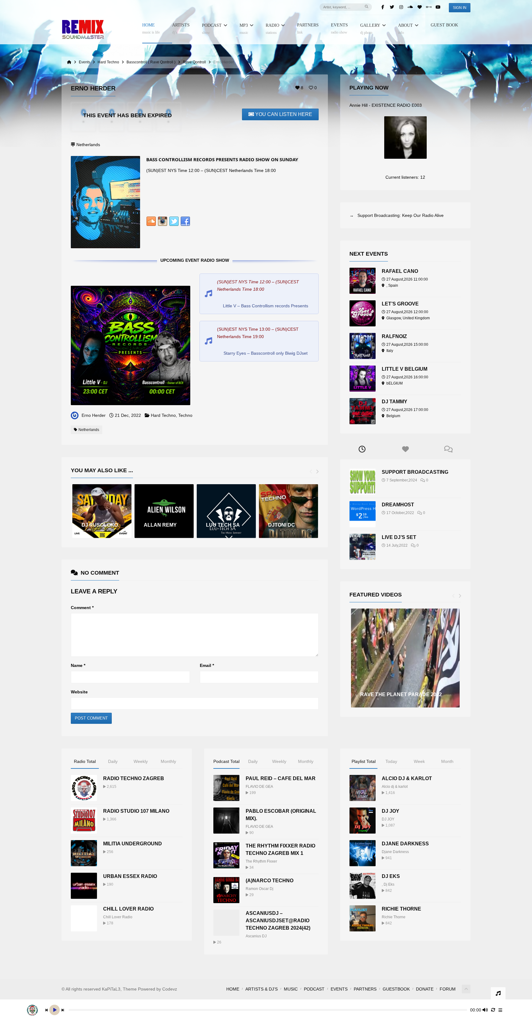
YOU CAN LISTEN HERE (283, 114)
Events (339, 28)
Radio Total (85, 761)
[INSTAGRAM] (162, 223)
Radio (272, 29)
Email (207, 665)
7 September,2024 (401, 480)
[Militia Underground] (84, 853)
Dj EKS (391, 876)
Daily (113, 761)
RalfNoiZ (394, 336)
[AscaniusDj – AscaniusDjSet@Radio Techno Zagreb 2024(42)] (226, 923)
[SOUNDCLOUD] (151, 223)
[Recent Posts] (362, 449)
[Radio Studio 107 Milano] (84, 821)
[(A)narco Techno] (226, 890)
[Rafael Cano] (362, 281)
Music (291, 989)
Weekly (141, 761)
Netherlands (89, 430)
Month (447, 761)
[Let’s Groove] (362, 313)
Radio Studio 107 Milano (136, 811)
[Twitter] (392, 7)
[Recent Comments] (448, 449)
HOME (151, 28)
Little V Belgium (404, 369)
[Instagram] (401, 7)
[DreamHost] (362, 514)
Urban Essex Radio (130, 876)
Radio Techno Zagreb (133, 778)
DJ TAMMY (394, 401)
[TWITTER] (174, 223)
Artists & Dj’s (261, 989)
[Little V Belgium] (362, 378)
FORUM (448, 989)
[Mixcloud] (429, 7)
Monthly (168, 761)
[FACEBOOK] (185, 223)
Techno (185, 415)
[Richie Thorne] (362, 918)
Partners (308, 28)
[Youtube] (438, 7)
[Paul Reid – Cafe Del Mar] (226, 788)
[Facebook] (383, 7)
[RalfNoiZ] (362, 346)
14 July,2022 (397, 545)
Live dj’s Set (399, 537)
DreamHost (398, 504)
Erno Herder (94, 415)
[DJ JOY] (362, 821)
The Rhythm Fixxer (261, 861)
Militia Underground (132, 843)
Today (391, 761)
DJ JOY (390, 811)
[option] (102, 511)
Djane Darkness (405, 843)
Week (419, 761)
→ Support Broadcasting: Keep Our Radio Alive (396, 215)
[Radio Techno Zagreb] (84, 788)
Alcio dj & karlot (395, 786)
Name (78, 665)
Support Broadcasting (415, 472)
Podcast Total (226, 761)
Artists (181, 28)
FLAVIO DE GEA (259, 786)
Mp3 (244, 29)
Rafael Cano (400, 271)
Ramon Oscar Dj (259, 889)
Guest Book (444, 25)
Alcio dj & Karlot (407, 778)
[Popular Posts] (405, 449)
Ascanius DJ (256, 936)
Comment (82, 607)
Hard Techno (163, 415)
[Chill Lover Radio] (84, 918)
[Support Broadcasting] (362, 482)
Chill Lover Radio (128, 908)
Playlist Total (364, 761)
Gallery (370, 29)
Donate (424, 989)
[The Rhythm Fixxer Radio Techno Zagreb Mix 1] (226, 855)
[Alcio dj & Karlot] (362, 788)
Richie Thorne (401, 908)
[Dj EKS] (362, 886)
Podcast (212, 29)
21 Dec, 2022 (128, 415)
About (405, 29)
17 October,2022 (400, 513)
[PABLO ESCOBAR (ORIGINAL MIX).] (226, 821)
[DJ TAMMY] (362, 411)
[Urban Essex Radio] (84, 886)
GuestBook (396, 989)
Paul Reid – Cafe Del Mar (281, 778)
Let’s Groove (400, 303)
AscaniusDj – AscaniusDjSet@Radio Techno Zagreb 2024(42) (278, 921)
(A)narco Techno (269, 880)
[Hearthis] (420, 7)
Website (79, 691)
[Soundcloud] (410, 7)
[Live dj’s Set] (362, 547)
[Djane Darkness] (362, 853)
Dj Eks (389, 884)
